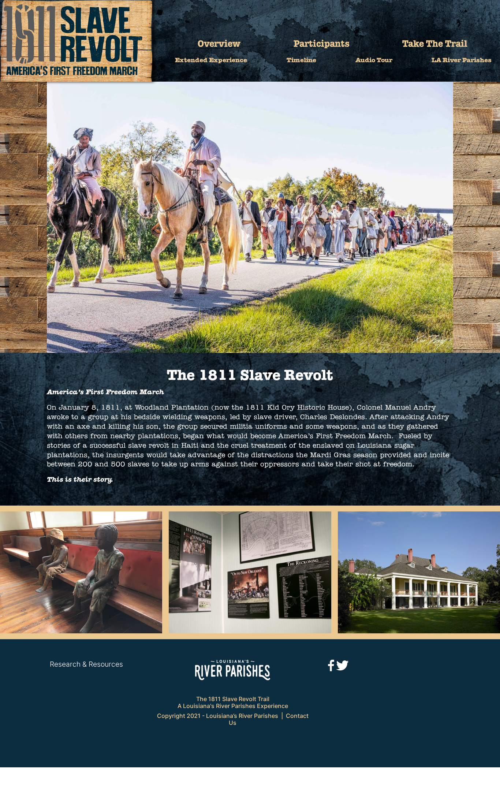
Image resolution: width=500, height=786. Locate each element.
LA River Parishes (462, 60)
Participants (322, 44)
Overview (219, 44)
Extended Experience (211, 60)
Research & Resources (86, 664)
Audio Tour (373, 60)
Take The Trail (434, 44)
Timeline (301, 60)
